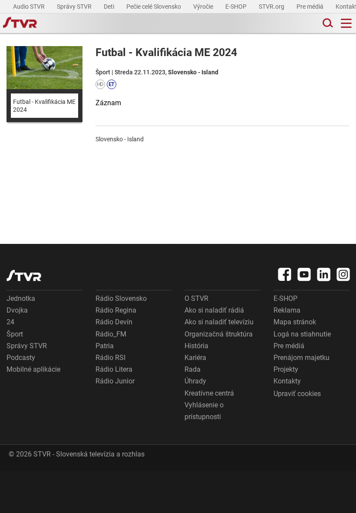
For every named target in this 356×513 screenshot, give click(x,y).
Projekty (286, 369)
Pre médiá (311, 6)
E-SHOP (236, 6)
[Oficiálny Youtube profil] (304, 274)
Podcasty (21, 357)
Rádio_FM (111, 334)
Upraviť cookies (297, 394)
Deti (109, 6)
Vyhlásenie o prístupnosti (204, 411)
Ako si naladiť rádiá (214, 310)
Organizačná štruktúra (219, 334)
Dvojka (17, 310)
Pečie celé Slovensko (154, 6)
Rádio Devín (114, 322)
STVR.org (272, 6)
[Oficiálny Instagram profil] (343, 274)
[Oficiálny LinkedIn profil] (324, 274)
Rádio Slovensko (121, 298)
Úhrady (195, 381)
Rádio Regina (116, 310)
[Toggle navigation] (346, 23)
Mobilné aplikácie (33, 369)
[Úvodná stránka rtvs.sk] (20, 23)
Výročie (203, 6)
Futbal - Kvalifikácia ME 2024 (44, 105)
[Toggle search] (326, 23)
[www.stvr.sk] (24, 275)
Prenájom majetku (302, 357)
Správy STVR (75, 6)
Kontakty (287, 381)
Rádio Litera (114, 369)
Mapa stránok (295, 322)
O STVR (196, 298)
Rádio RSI (110, 357)
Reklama (287, 310)
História (196, 346)
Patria (105, 346)
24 (10, 322)
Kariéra (195, 357)
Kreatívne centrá (209, 393)
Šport (15, 334)
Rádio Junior (115, 381)
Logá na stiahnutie (302, 334)
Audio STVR (29, 6)
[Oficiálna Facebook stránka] (284, 274)
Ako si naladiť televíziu (219, 322)
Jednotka (21, 298)
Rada (193, 369)
